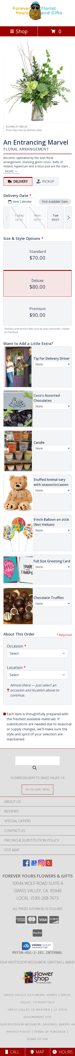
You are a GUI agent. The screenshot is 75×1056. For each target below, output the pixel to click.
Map (39, 1052)
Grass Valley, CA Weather (29, 1009)
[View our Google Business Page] (33, 865)
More (9, 171)
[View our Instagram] (41, 865)
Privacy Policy (19, 1032)
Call (13, 1052)
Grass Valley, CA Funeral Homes (30, 995)
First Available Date (55, 202)
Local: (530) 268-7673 (37, 898)
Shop (22, 31)
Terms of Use (37, 1039)
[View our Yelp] (48, 865)
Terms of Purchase (50, 1032)
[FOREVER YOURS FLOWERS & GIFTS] (37, 20)
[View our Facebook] (26, 865)
